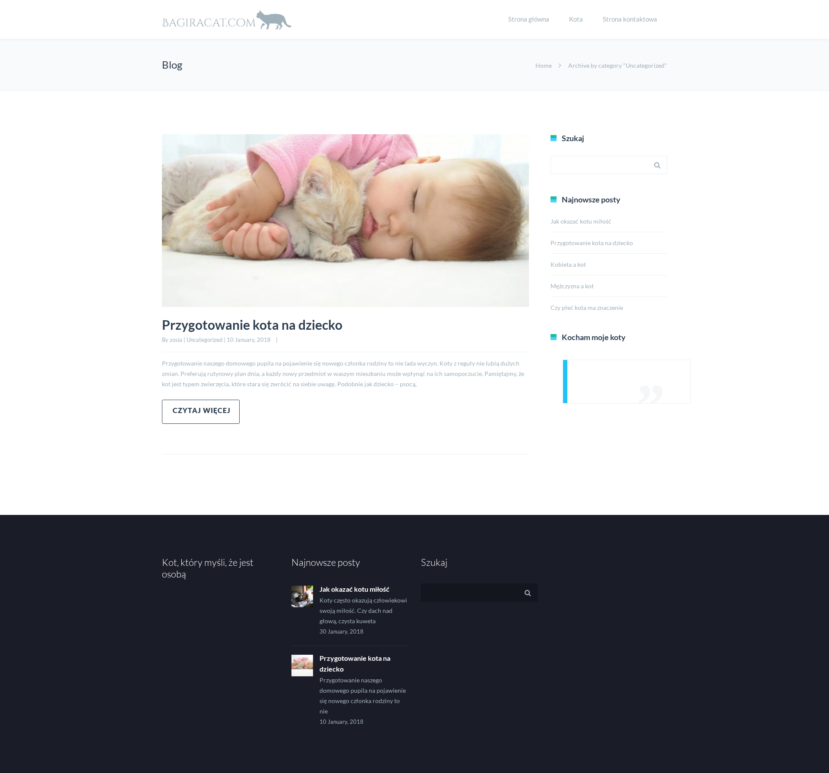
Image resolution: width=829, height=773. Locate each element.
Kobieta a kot (568, 264)
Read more (201, 412)
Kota (576, 19)
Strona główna (528, 19)
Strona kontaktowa (630, 19)
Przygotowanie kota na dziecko (252, 324)
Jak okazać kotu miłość (581, 221)
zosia (176, 339)
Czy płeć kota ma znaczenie (587, 307)
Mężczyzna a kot (572, 286)
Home (543, 65)
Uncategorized (204, 339)
